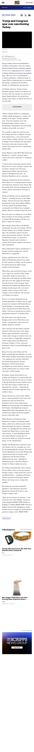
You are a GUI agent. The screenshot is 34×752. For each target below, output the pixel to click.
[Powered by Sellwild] (29, 630)
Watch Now (29, 2)
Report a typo (6, 518)
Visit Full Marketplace (26, 529)
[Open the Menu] (3, 2)
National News (9, 15)
